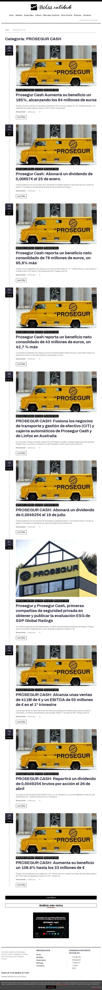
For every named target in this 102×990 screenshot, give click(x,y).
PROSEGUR (48, 601)
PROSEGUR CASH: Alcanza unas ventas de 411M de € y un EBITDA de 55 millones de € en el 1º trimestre (54, 700)
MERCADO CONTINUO (25, 90)
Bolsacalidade (20, 112)
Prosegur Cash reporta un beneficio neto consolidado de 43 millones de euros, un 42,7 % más (54, 342)
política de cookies (62, 984)
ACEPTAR (51, 987)
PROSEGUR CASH (51, 90)
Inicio (7, 30)
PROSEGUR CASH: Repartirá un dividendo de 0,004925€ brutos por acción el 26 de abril (56, 784)
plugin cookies (96, 987)
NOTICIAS (39, 90)
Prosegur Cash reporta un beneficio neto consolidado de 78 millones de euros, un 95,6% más (54, 258)
